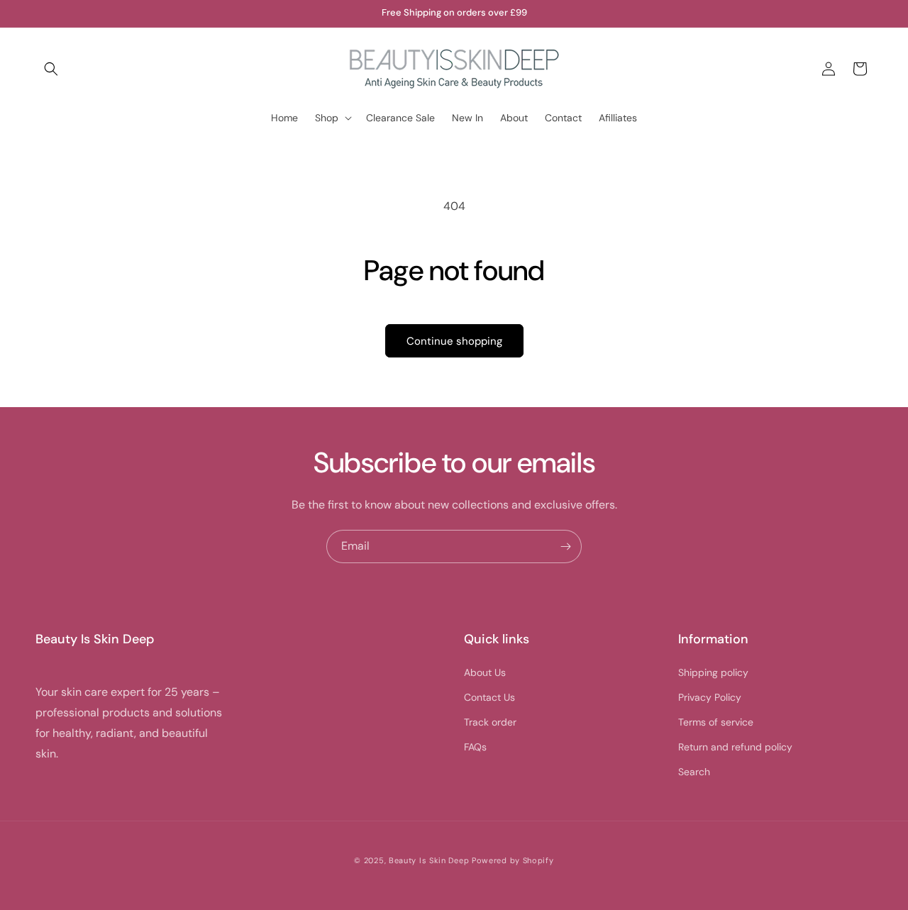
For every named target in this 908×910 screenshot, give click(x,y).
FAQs (475, 746)
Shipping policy (713, 672)
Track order (490, 722)
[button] (51, 68)
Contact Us (489, 697)
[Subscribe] (565, 546)
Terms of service (715, 722)
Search (694, 771)
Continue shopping (454, 341)
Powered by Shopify (513, 860)
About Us (485, 672)
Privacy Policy (709, 697)
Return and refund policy (735, 746)
